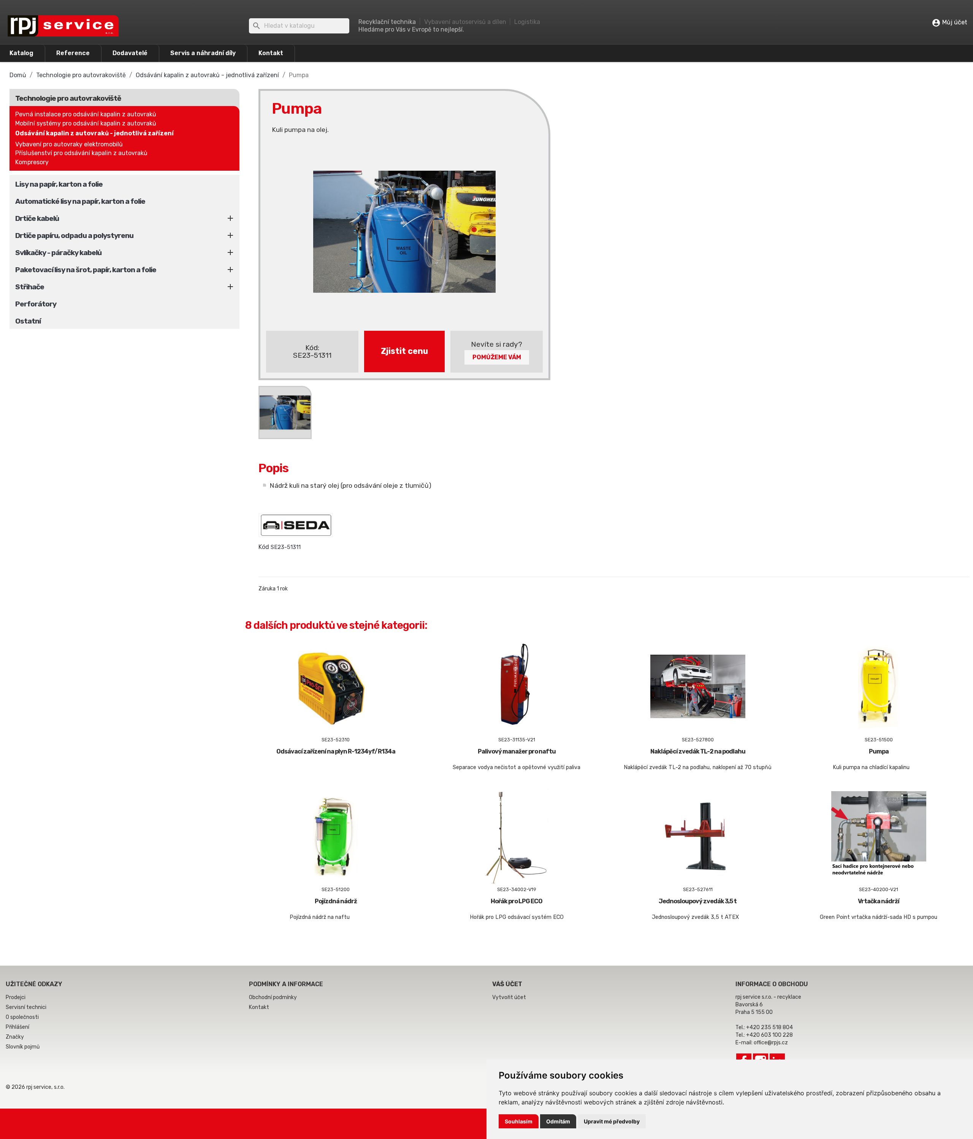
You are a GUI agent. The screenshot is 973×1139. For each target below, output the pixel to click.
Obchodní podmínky (273, 997)
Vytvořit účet (509, 997)
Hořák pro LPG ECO (516, 901)
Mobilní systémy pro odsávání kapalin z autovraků (85, 123)
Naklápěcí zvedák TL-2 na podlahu (697, 751)
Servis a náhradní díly (203, 53)
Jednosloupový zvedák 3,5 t (698, 901)
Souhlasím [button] (518, 1121)
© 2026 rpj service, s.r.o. (35, 1087)
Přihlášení (17, 1027)
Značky (15, 1037)
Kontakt (270, 53)
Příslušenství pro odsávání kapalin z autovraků (81, 153)
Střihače (29, 286)
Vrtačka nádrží (878, 901)
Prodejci (15, 997)
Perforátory (35, 304)
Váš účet (507, 984)
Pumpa (879, 751)
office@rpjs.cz (771, 1042)
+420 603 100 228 (769, 1035)
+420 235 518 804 (769, 1027)
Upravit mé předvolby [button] (612, 1121)
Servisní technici (26, 1007)
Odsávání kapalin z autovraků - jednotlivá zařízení (94, 133)
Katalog (21, 53)
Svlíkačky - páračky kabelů (58, 252)
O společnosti (22, 1017)
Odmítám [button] (558, 1121)
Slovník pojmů (23, 1047)
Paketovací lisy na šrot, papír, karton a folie (85, 269)
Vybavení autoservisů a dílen (465, 21)
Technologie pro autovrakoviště (68, 98)
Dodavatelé (130, 53)
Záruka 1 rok (273, 588)
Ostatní (28, 321)
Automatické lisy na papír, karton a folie (80, 201)
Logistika (527, 21)
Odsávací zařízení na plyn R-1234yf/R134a (335, 751)
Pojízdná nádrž (336, 901)
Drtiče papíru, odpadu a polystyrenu (74, 235)
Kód (263, 546)
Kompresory (32, 162)
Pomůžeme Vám (496, 357)
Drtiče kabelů (37, 218)
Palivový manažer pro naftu (517, 751)
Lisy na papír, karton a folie (59, 184)
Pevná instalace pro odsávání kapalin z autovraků (85, 114)
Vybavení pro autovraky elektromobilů (69, 144)
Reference (73, 53)
